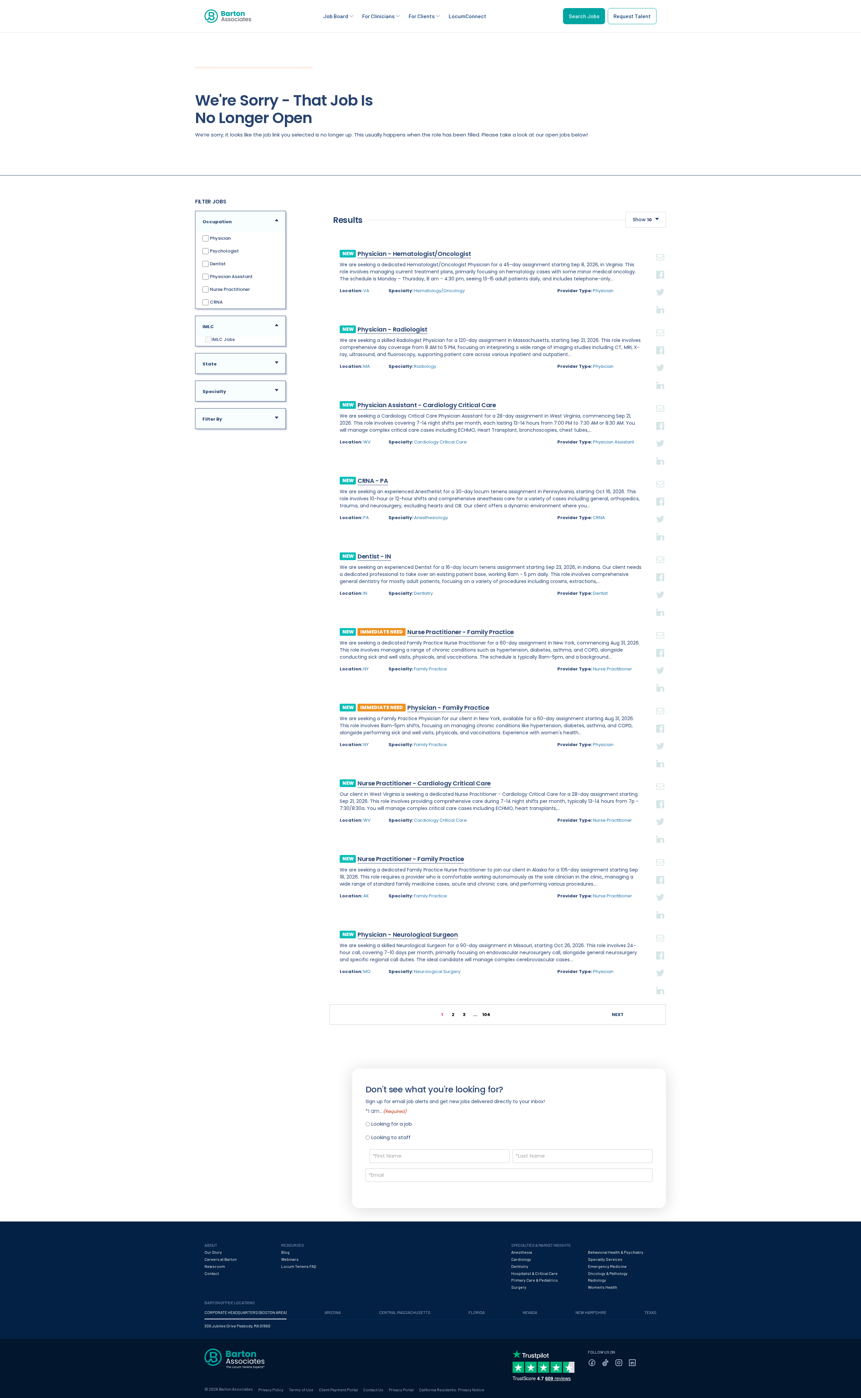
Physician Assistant (231, 276)
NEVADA (530, 1312)
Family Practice (430, 669)
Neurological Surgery (437, 971)
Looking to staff (391, 1137)
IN (365, 593)
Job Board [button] (335, 16)
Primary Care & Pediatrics (534, 1280)
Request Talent (632, 16)
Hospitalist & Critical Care (534, 1273)
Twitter (660, 284)
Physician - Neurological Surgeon (408, 934)
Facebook (660, 266)
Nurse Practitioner (229, 289)
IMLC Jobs (223, 340)
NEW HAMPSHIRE (590, 1312)
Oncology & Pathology (608, 1273)
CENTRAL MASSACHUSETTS (404, 1312)
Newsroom (214, 1266)
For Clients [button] (422, 16)
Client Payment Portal (338, 1389)
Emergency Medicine (607, 1266)
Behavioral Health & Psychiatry (615, 1252)
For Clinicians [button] (378, 16)
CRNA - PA (373, 480)
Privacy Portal (401, 1389)
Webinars (290, 1259)
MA (366, 366)
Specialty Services (605, 1259)
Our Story (213, 1252)
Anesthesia (521, 1252)
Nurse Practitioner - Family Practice (460, 632)
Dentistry (423, 593)
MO (367, 971)
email (660, 249)
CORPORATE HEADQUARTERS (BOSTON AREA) (245, 1312)
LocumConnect (467, 16)
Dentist (217, 263)
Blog (285, 1252)
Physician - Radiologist (392, 329)
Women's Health (602, 1287)
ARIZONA (333, 1312)
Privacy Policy (271, 1389)
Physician (220, 238)
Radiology (425, 366)
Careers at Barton (220, 1259)
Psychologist (224, 250)
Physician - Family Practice (448, 707)
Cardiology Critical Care (440, 442)
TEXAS (650, 1312)
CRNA (216, 302)
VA (366, 290)
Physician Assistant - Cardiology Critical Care (427, 405)
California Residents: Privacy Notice (451, 1389)
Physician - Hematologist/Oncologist (414, 253)
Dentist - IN (374, 556)
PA (366, 517)
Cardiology (521, 1259)
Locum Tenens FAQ (298, 1266)
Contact (211, 1273)
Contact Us (373, 1389)
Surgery (518, 1287)
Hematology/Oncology (439, 290)
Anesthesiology (431, 517)
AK (366, 896)
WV (367, 442)
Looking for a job (391, 1123)
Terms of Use (301, 1389)
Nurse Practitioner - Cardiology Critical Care (424, 783)
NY (366, 669)
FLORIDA (477, 1312)
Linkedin (660, 301)
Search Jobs (584, 16)
